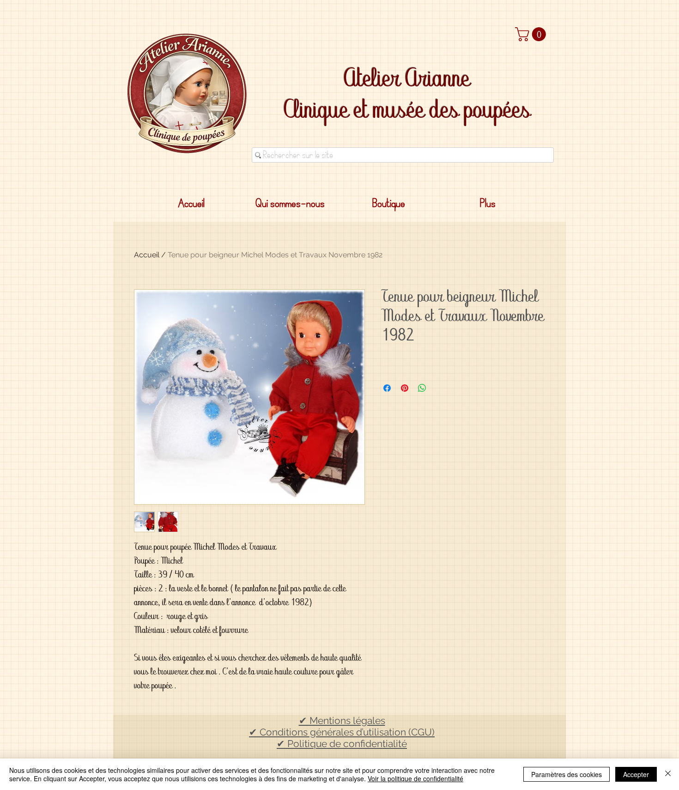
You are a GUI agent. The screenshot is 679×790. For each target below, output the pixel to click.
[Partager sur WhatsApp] (422, 388)
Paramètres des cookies (566, 774)
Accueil (146, 254)
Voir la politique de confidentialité (415, 778)
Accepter (636, 774)
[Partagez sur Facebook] (387, 388)
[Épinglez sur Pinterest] (404, 388)
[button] (532, 34)
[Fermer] (667, 774)
